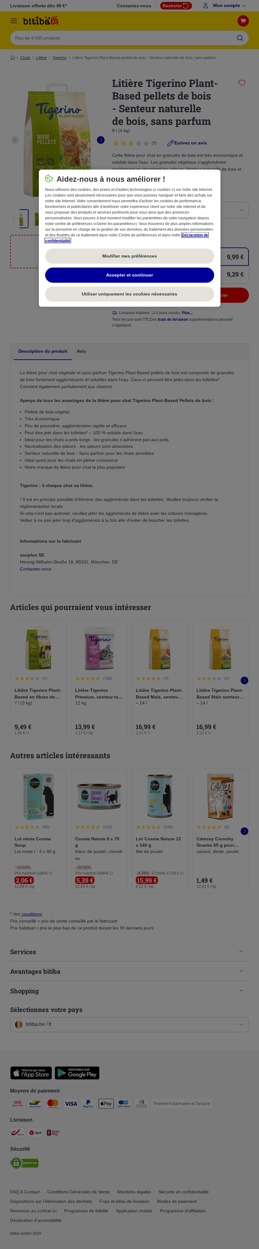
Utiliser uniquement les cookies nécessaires (129, 293)
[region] (129, 238)
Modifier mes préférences (129, 256)
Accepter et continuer (129, 274)
